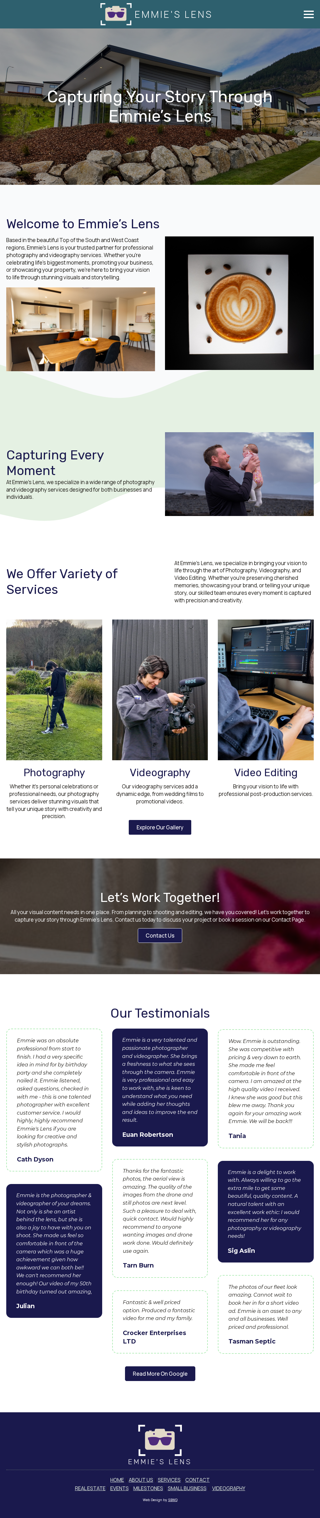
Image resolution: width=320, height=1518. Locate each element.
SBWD (173, 1500)
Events (119, 1488)
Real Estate (90, 1488)
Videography (228, 1488)
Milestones (148, 1488)
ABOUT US (141, 1479)
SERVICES (169, 1479)
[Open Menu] (309, 14)
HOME (117, 1479)
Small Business (187, 1488)
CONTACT (197, 1479)
